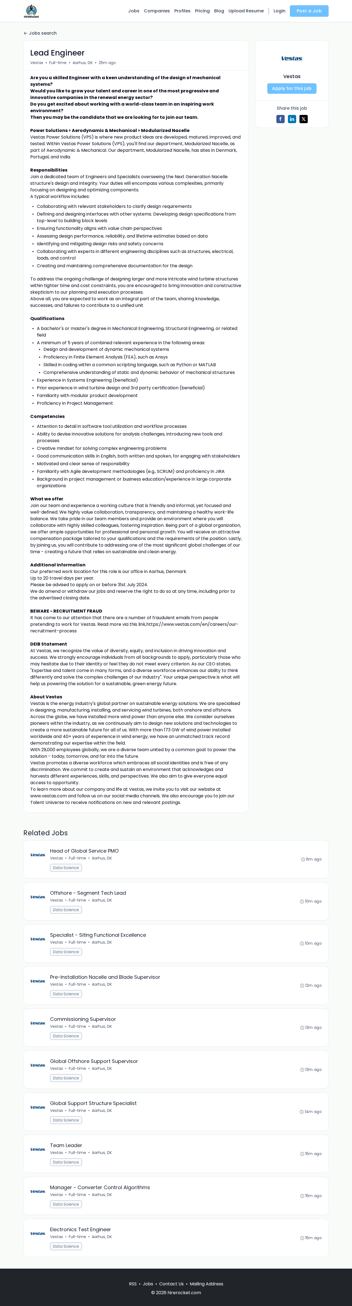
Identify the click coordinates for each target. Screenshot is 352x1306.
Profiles (182, 11)
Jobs (133, 11)
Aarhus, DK (83, 62)
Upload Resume (246, 11)
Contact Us (171, 1284)
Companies (157, 11)
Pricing (202, 11)
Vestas (36, 62)
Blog (219, 11)
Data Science (66, 867)
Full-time (58, 62)
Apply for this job (292, 88)
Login (279, 11)
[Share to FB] (280, 119)
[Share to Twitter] (303, 119)
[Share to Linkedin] (292, 119)
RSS (133, 1284)
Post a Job (309, 11)
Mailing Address (206, 1284)
